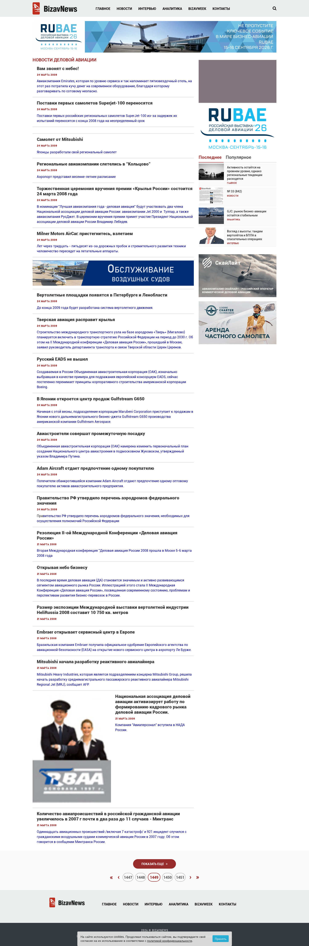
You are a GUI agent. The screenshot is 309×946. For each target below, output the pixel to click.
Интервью (147, 9)
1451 (180, 877)
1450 (167, 877)
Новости (124, 9)
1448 (140, 877)
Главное (103, 9)
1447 (128, 877)
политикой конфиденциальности (169, 940)
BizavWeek (197, 9)
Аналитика (172, 9)
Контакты (221, 9)
